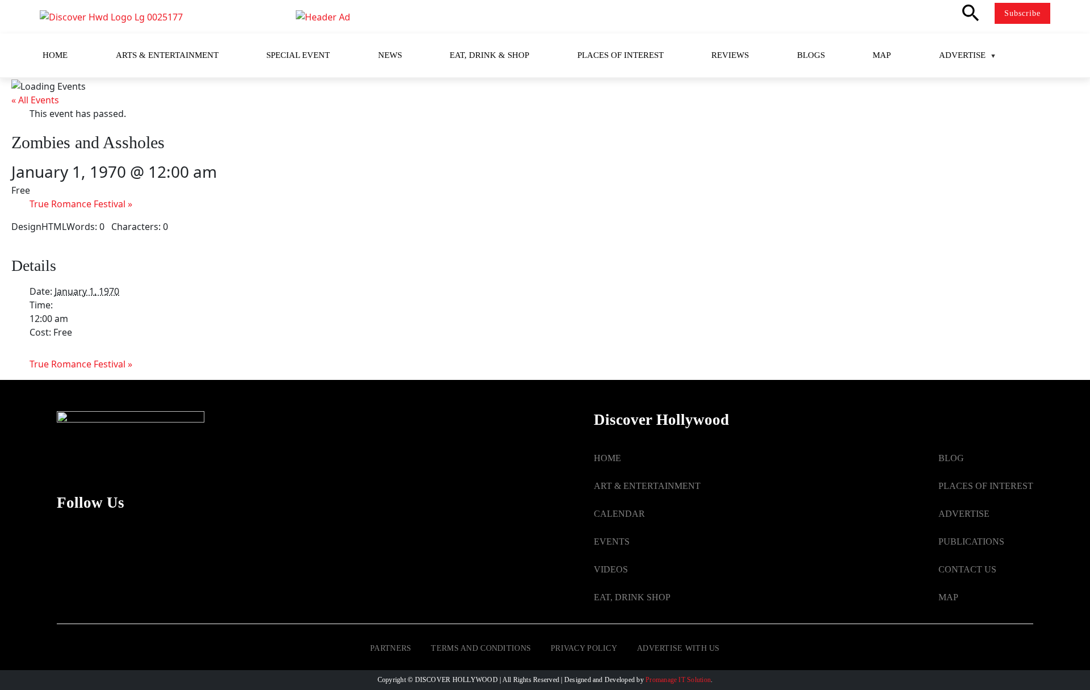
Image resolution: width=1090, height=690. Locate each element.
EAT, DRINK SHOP (632, 597)
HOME (607, 458)
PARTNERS (390, 648)
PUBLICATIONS (971, 541)
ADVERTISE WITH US (678, 648)
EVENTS (612, 541)
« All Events (35, 100)
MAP (948, 597)
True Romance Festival (81, 204)
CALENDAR (619, 513)
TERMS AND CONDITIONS (481, 648)
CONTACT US (967, 569)
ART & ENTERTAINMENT (647, 486)
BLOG (951, 458)
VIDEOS (611, 569)
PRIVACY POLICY (584, 648)
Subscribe (1022, 13)
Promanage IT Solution (678, 680)
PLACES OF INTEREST (985, 486)
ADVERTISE (964, 513)
